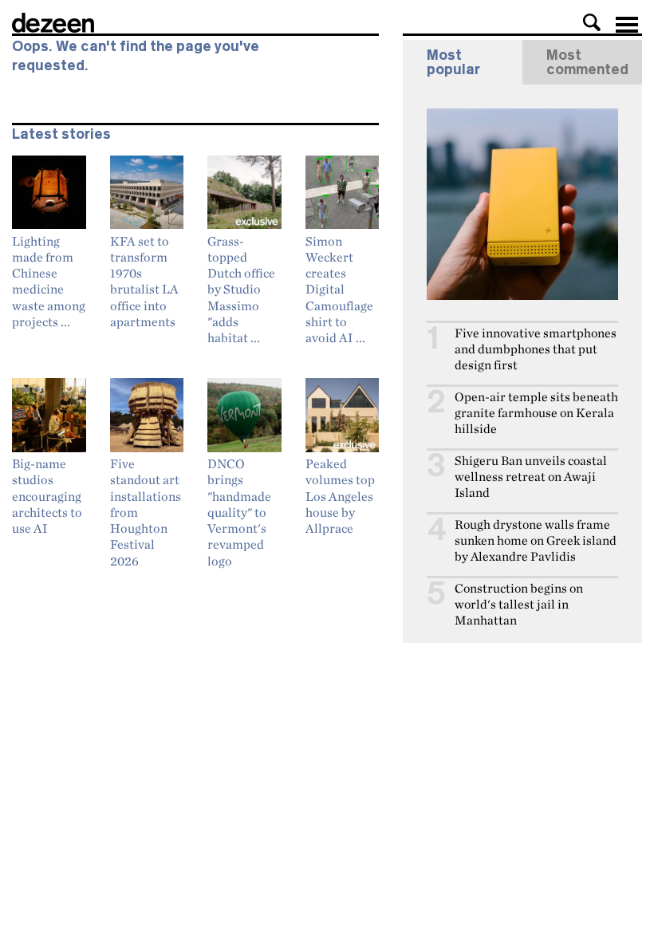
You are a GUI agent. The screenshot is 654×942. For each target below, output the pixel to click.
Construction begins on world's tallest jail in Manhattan (519, 604)
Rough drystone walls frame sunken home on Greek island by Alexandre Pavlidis (536, 540)
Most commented (587, 62)
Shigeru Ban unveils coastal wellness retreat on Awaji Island (531, 476)
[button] (592, 22)
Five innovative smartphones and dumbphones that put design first (536, 348)
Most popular (453, 62)
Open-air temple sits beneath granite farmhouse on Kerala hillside (536, 412)
